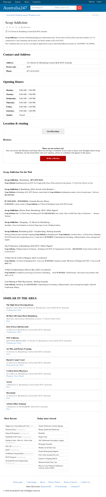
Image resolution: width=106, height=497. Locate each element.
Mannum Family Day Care (48, 462)
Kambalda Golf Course (18, 437)
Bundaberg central (34, 15)
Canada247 (75, 486)
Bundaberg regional (21, 15)
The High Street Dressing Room (19, 305)
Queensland (10, 15)
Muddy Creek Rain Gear (47, 448)
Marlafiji (42, 433)
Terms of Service (70, 482)
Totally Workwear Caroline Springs (51, 426)
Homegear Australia (45, 444)
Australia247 (15, 7)
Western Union (16, 430)
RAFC (13, 450)
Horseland (10, 393)
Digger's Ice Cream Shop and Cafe (19, 426)
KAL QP (13, 446)
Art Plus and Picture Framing (18, 349)
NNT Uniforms (12, 338)
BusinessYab (46, 486)
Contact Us (36, 2)
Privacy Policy (54, 482)
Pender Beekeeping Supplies (49, 451)
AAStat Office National (16, 404)
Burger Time (43, 437)
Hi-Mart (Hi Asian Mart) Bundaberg (21, 316)
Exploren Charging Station (48, 458)
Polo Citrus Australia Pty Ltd (49, 455)
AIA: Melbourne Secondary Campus (51, 440)
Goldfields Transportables (19, 453)
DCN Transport (16, 457)
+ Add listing (31, 482)
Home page (7, 2)
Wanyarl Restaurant (17, 433)
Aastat (9, 382)
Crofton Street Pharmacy (17, 371)
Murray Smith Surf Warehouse (49, 430)
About (26, 2)
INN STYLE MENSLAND (17, 327)
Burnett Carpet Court (15, 360)
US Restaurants (61, 486)
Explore (18, 2)
